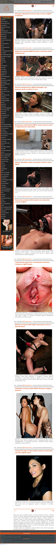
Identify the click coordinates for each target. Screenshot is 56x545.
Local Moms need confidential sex (7, 247)
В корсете (4, 38)
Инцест (3, 102)
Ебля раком (4, 87)
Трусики (3, 194)
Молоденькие (4, 128)
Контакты (26, 533)
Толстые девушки (6, 189)
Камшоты (3, 104)
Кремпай (3, 113)
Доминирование (5, 83)
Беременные (4, 30)
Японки (3, 218)
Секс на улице (5, 174)
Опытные (3, 141)
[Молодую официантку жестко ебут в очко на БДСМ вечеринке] (34, 28)
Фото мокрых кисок (6, 207)
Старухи (3, 185)
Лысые (3, 120)
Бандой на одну (5, 27)
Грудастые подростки (4, 72)
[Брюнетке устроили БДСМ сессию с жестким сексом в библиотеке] (34, 66)
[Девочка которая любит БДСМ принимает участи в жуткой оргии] (34, 351)
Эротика (3, 216)
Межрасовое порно (6, 126)
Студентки (4, 187)
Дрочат (3, 85)
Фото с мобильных (6, 209)
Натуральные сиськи (7, 133)
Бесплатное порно (6, 32)
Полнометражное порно (6, 151)
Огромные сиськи (6, 139)
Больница (3, 36)
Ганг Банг (3, 62)
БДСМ (2, 29)
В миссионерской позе (6, 41)
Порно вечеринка (6, 154)
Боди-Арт (3, 34)
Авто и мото (4, 21)
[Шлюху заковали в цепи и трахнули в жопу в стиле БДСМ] (34, 177)
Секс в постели (5, 172)
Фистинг (3, 201)
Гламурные (4, 65)
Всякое (3, 58)
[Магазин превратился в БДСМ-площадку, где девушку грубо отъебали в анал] (34, 102)
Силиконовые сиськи (7, 179)
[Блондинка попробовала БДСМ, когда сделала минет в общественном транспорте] (34, 140)
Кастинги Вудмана (6, 107)
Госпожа (3, 69)
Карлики (3, 106)
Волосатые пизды (6, 56)
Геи (2, 63)
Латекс (3, 119)
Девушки (3, 78)
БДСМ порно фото (27, 10)
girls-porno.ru (26, 538)
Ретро (2, 163)
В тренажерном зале (7, 50)
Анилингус (4, 25)
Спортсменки (4, 183)
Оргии (2, 144)
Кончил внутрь (5, 109)
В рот (2, 45)
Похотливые (4, 157)
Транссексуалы (5, 190)
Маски (2, 122)
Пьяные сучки (5, 159)
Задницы (3, 96)
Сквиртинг (4, 181)
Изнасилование (5, 100)
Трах (2, 192)
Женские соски (5, 91)
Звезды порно (5, 98)
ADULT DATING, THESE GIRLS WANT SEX (6, 232)
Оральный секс (5, 143)
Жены (2, 93)
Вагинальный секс (6, 54)
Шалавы (3, 214)
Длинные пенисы (5, 80)
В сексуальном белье (5, 48)
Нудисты (3, 137)
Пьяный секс (4, 161)
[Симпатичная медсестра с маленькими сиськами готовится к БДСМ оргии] (34, 289)
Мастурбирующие (6, 124)
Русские (3, 165)
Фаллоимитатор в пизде (6, 199)
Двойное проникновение (5, 75)
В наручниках (5, 43)
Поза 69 (3, 148)
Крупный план (5, 115)
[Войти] (6, 8)
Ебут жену (4, 89)
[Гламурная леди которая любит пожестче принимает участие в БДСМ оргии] (34, 477)
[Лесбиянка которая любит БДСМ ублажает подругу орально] (34, 415)
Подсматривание (5, 146)
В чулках (3, 52)
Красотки (3, 111)
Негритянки (4, 135)
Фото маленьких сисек (5, 204)
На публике (4, 132)
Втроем (3, 60)
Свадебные (4, 168)
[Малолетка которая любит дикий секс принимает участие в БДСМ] (34, 227)
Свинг (2, 170)
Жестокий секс (5, 95)
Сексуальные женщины (4, 177)
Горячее (3, 67)
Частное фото (5, 212)
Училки (3, 196)
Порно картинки (5, 155)
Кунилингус (4, 117)
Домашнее (4, 82)
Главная (3, 19)
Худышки (3, 210)
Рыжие (3, 166)
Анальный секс (5, 23)
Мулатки (3, 130)
